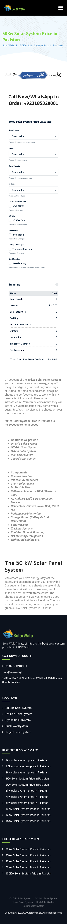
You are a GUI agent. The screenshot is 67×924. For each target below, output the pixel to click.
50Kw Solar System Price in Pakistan (27, 867)
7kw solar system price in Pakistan (26, 796)
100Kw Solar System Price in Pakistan (28, 873)
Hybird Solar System (18, 720)
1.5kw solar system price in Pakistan (27, 766)
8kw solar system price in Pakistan (26, 802)
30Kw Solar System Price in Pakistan (27, 861)
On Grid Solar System (18, 707)
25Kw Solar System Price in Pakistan (27, 855)
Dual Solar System (16, 726)
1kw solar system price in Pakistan (26, 760)
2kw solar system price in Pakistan (26, 772)
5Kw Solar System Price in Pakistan (27, 784)
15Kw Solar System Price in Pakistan (27, 821)
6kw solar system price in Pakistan (26, 790)
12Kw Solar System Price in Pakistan (27, 815)
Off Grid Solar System (18, 714)
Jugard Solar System (18, 732)
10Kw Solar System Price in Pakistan (27, 809)
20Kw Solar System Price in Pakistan (27, 849)
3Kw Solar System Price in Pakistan (27, 778)
